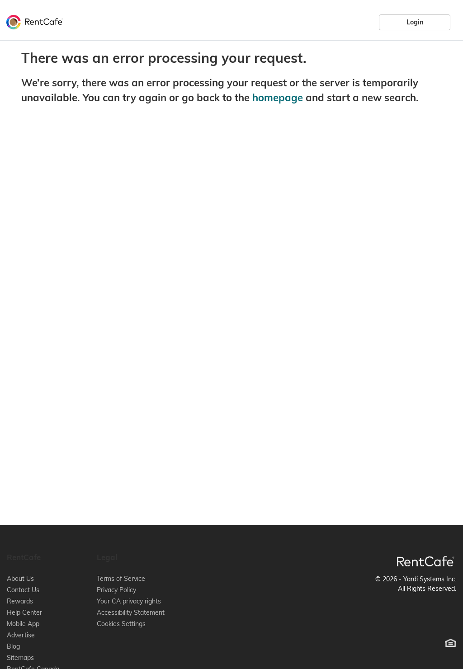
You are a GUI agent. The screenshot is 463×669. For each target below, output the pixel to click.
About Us (20, 579)
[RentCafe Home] (425, 561)
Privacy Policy (116, 590)
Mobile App (23, 624)
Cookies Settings (121, 624)
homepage (277, 97)
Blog (13, 646)
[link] (414, 22)
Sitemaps (20, 658)
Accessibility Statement (131, 612)
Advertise (21, 635)
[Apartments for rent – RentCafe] (32, 21)
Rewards (20, 601)
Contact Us (23, 590)
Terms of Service (121, 579)
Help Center (24, 612)
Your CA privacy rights (129, 601)
